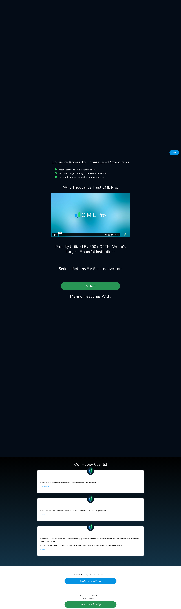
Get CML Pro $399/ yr (90, 604)
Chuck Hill (45, 515)
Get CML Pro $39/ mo (90, 581)
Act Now (90, 286)
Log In (174, 152)
